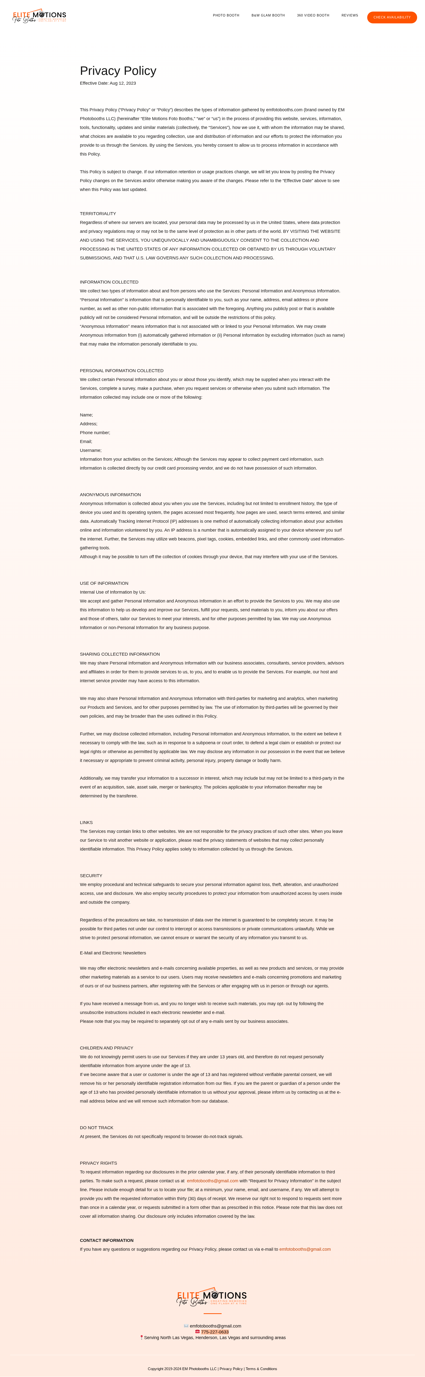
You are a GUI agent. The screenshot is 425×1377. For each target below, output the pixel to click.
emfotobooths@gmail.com (212, 1180)
